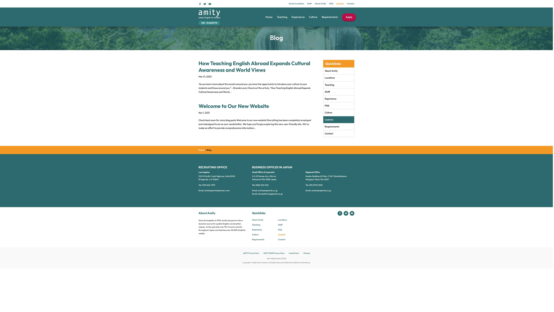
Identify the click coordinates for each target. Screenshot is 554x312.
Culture (313, 17)
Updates (340, 4)
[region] (277, 156)
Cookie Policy (294, 253)
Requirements (330, 17)
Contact (350, 4)
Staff (309, 4)
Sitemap (306, 253)
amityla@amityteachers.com (217, 190)
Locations (330, 77)
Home (269, 17)
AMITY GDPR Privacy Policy (274, 253)
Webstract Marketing (301, 262)
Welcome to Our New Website (234, 106)
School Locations (296, 4)
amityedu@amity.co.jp (268, 190)
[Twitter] (205, 4)
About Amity (320, 4)
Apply (349, 17)
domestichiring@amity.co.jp (270, 194)
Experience (298, 17)
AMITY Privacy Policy (251, 253)
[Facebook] (200, 4)
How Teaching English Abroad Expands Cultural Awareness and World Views (254, 66)
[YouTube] (209, 4)
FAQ (331, 4)
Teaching (282, 17)
